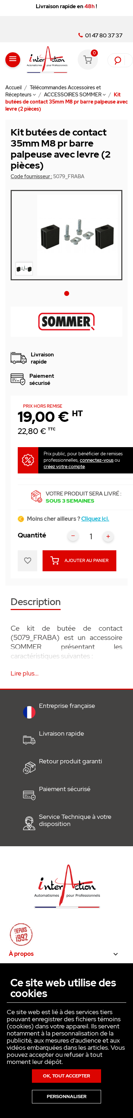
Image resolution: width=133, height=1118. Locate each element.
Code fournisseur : (31, 176)
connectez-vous (96, 460)
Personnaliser (67, 1096)
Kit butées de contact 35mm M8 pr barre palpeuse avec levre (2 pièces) (66, 101)
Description (36, 602)
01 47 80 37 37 (103, 35)
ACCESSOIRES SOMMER (73, 94)
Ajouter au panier (87, 560)
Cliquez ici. (95, 519)
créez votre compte (64, 466)
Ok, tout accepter (66, 1076)
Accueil (14, 87)
